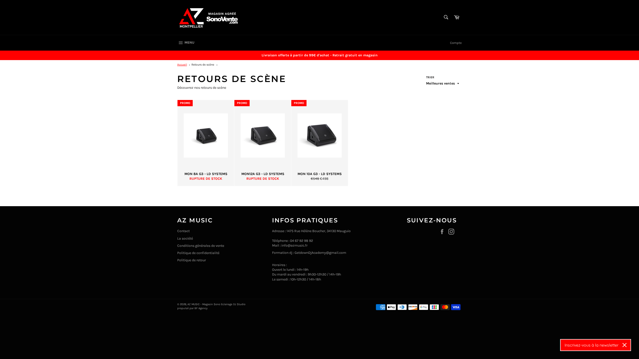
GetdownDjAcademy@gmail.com (320, 253)
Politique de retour (191, 260)
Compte (456, 43)
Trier (430, 77)
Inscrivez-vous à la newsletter (592, 345)
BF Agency (200, 308)
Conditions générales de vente (200, 246)
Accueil (182, 64)
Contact (183, 231)
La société (185, 238)
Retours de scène (202, 64)
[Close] (625, 345)
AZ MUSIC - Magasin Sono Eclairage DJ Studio (216, 304)
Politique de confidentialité (198, 253)
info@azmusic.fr (294, 245)
